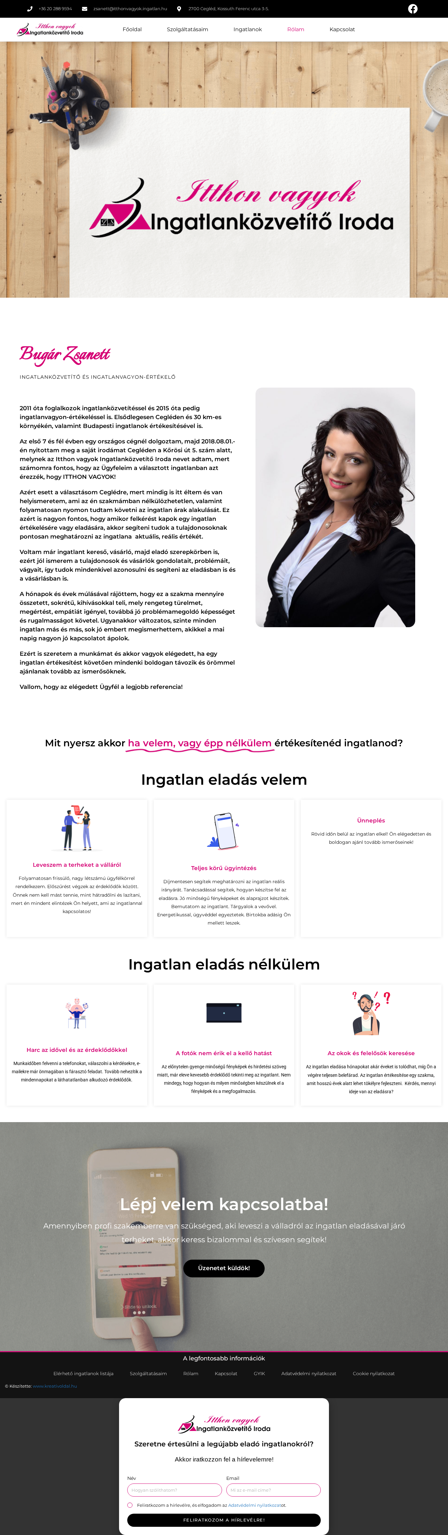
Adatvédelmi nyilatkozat (254, 1505)
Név (131, 1478)
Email (232, 1478)
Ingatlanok (248, 29)
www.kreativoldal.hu (55, 1386)
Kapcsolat (342, 29)
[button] (224, 1402)
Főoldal (132, 29)
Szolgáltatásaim (187, 29)
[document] (224, 1466)
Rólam (295, 29)
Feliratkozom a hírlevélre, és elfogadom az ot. (211, 1505)
